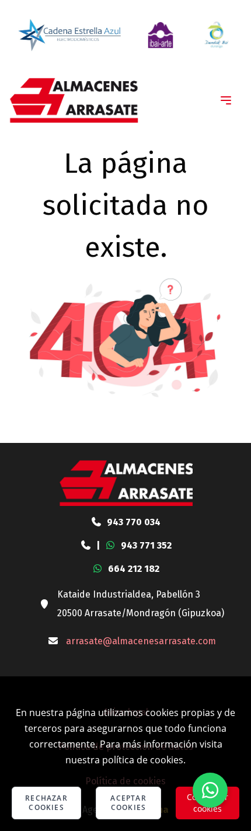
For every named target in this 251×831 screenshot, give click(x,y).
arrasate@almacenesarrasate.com (141, 641)
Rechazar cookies (46, 802)
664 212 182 (133, 568)
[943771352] (86, 546)
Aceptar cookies (128, 802)
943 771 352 (146, 545)
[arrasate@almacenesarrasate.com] (53, 641)
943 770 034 (134, 522)
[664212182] (97, 569)
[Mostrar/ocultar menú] (226, 100)
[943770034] (96, 522)
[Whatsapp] (210, 790)
